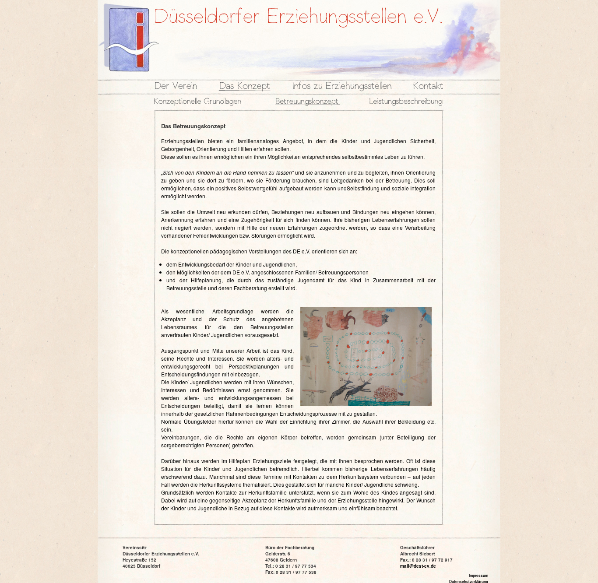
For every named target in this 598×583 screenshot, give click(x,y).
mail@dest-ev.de (418, 566)
